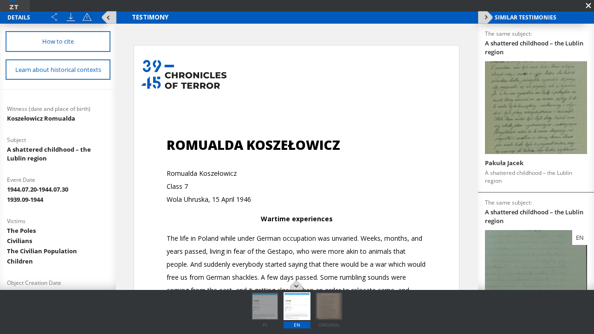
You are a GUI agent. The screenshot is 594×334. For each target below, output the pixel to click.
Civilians (19, 241)
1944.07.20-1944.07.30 (37, 189)
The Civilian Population (42, 251)
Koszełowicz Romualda (41, 118)
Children (20, 261)
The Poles (21, 230)
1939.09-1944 (25, 199)
